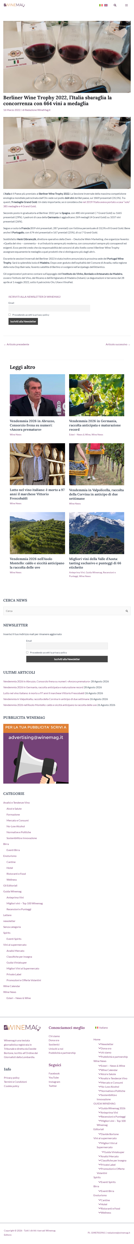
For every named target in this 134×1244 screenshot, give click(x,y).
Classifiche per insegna (19, 956)
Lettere (7, 915)
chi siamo (106, 1052)
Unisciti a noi (56, 1048)
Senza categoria (12, 926)
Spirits (6, 932)
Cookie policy (11, 1085)
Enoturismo (10, 855)
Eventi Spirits (14, 938)
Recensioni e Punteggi (19, 909)
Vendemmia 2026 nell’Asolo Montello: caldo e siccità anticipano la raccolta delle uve (37, 563)
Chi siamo (54, 1036)
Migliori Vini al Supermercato (23, 968)
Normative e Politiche (19, 832)
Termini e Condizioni (15, 1081)
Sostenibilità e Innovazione (22, 838)
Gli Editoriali (10, 885)
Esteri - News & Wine (80, 434)
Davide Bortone (110, 1134)
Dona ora (54, 1040)
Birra (6, 843)
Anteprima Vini (77, 572)
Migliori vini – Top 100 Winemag (25, 903)
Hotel (10, 867)
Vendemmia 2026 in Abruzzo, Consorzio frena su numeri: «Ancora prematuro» (32, 425)
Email (11, 302)
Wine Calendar (11, 986)
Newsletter (107, 1044)
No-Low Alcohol (16, 826)
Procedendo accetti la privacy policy (30, 314)
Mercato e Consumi (18, 820)
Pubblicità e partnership (62, 1052)
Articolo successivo (118, 344)
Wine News (15, 434)
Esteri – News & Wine (19, 997)
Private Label (14, 974)
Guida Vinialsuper (17, 962)
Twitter (53, 1085)
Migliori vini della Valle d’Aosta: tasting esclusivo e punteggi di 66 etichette (95, 563)
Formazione (13, 814)
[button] (115, 5)
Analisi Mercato (15, 950)
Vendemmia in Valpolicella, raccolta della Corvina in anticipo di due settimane (96, 494)
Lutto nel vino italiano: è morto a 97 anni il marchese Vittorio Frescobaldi (37, 494)
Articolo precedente (16, 344)
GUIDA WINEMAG (104, 1103)
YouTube (54, 1077)
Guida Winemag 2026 (113, 1108)
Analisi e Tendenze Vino (16, 802)
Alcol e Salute (14, 808)
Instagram (54, 1081)
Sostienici (54, 1044)
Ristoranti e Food (16, 873)
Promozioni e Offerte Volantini (24, 980)
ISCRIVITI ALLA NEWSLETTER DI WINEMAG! (34, 296)
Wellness (12, 879)
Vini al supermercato (14, 944)
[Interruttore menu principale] (126, 5)
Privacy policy (11, 1077)
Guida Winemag (94, 572)
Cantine (11, 861)
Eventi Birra (13, 849)
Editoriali (98, 1129)
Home (96, 1039)
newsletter (9, 920)
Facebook (54, 1073)
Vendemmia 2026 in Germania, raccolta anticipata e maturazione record (95, 425)
